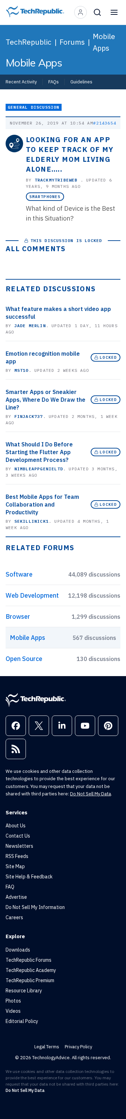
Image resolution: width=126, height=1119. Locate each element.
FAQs (53, 81)
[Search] (97, 12)
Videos (13, 1011)
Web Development (32, 595)
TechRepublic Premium (30, 980)
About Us (16, 825)
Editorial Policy (22, 1021)
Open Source (24, 659)
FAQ (10, 887)
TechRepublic (28, 42)
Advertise (16, 897)
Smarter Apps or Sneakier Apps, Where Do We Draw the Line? (45, 399)
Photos (13, 1001)
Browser (18, 616)
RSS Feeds (17, 856)
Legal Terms (46, 1047)
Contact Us (18, 836)
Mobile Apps (104, 42)
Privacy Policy (78, 1047)
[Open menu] (114, 12)
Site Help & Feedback (29, 876)
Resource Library (24, 990)
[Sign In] (80, 12)
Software (19, 574)
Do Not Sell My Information (35, 907)
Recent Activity (21, 81)
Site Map (15, 866)
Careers (14, 917)
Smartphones (45, 196)
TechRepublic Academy (31, 970)
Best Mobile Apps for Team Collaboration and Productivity (42, 504)
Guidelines (81, 81)
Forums (72, 42)
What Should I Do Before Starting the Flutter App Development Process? (39, 452)
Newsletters (19, 846)
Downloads (18, 950)
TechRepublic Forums (28, 960)
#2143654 (104, 123)
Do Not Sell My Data (90, 794)
